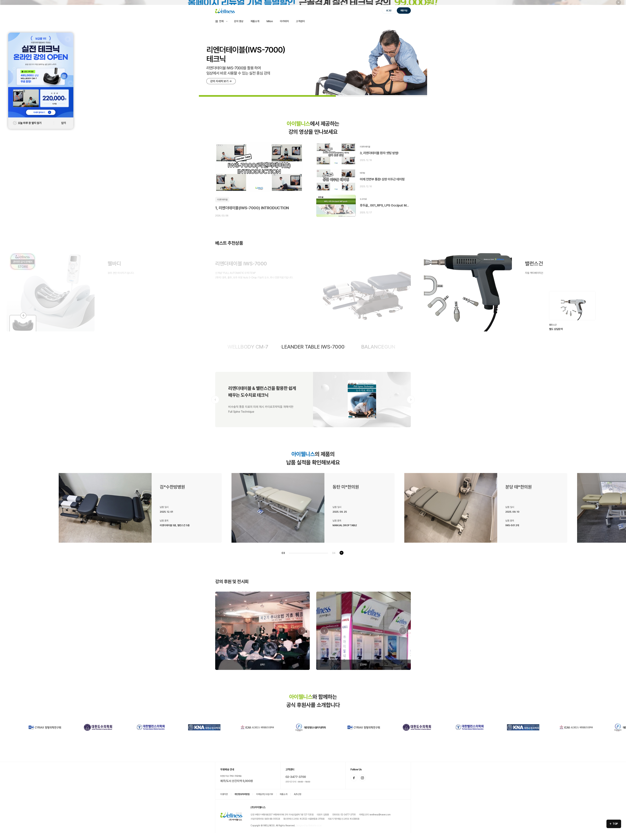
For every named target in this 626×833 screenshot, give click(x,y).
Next (411, 400)
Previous (215, 400)
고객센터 (300, 21)
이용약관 (224, 794)
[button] (281, 346)
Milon (270, 21)
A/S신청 (297, 794)
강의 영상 (238, 21)
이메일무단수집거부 (264, 794)
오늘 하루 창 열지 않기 (29, 123)
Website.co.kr (315, 825)
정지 (341, 553)
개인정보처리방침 (241, 794)
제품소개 (255, 21)
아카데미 (284, 21)
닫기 (63, 123)
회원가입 (403, 10)
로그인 (388, 10)
